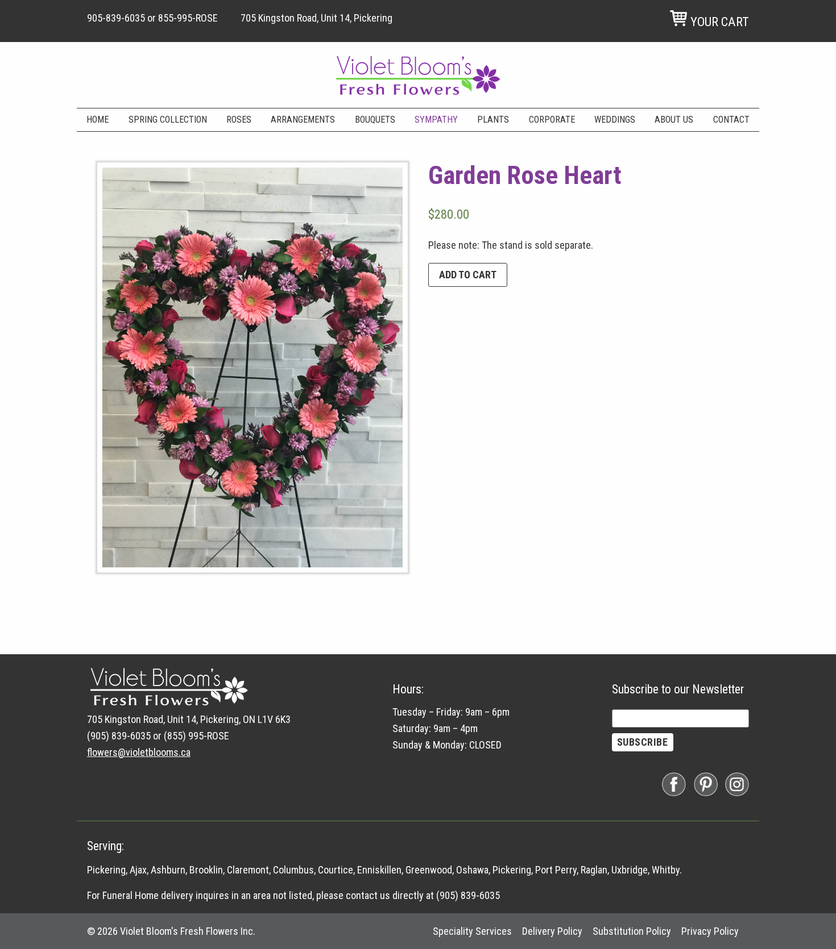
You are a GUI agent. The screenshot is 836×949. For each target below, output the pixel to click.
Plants (493, 119)
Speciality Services (472, 931)
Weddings (614, 119)
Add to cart (467, 275)
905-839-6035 (116, 18)
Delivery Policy (552, 931)
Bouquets (375, 119)
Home (97, 119)
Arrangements (303, 119)
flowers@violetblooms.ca (139, 752)
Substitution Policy (632, 931)
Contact (731, 119)
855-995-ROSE (188, 18)
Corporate (552, 119)
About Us (674, 119)
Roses (238, 119)
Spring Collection (168, 119)
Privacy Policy (710, 931)
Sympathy (436, 119)
